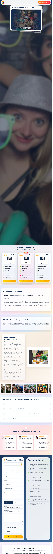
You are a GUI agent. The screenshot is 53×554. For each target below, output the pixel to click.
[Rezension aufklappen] (6, 437)
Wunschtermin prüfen (44, 2)
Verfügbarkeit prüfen (9, 280)
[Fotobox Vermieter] (5, 2)
